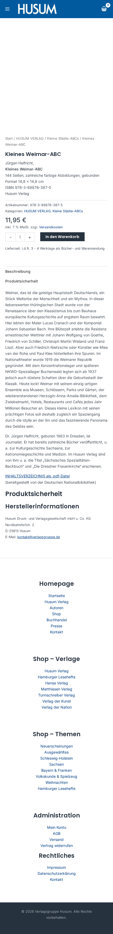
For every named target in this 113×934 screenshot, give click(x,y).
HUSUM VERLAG (30, 138)
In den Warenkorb (62, 236)
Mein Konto (56, 827)
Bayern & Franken (56, 770)
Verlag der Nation (57, 707)
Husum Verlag (57, 601)
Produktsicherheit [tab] (21, 281)
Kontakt (56, 632)
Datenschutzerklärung (57, 873)
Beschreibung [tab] (17, 271)
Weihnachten (56, 782)
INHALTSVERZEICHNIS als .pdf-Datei (37, 476)
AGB (56, 833)
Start (9, 138)
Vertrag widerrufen (56, 845)
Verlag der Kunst (56, 701)
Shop (56, 614)
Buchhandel (57, 620)
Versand (56, 839)
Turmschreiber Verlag (56, 695)
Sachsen (56, 764)
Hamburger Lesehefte (56, 677)
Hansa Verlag (56, 683)
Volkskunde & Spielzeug (56, 776)
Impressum (56, 867)
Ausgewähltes (56, 752)
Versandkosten (51, 227)
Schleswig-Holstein (56, 758)
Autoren (56, 607)
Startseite (56, 595)
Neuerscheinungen (56, 746)
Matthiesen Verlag (56, 689)
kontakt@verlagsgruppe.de (38, 537)
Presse (56, 626)
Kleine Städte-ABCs (63, 138)
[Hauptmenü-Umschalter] (7, 9)
